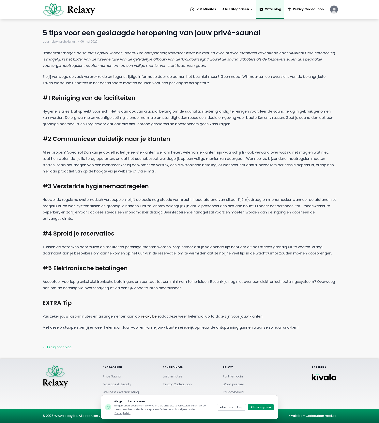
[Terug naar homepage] (55, 384)
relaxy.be (149, 316)
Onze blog (273, 9)
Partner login (233, 376)
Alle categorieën (235, 9)
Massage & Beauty (117, 384)
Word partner (233, 384)
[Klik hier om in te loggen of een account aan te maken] (334, 9)
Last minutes (172, 376)
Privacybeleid (122, 413)
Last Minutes (206, 9)
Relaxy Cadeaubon (308, 9)
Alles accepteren (261, 407)
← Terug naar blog (57, 347)
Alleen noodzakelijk (231, 407)
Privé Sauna (112, 376)
